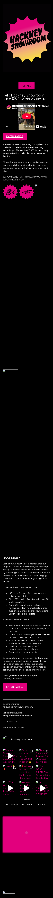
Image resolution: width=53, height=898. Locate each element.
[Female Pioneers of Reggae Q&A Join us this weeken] (10, 755)
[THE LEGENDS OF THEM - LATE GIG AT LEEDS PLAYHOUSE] (42, 788)
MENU (26, 85)
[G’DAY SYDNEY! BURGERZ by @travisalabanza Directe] (42, 772)
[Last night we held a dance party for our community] (26, 788)
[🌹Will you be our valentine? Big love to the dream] (26, 772)
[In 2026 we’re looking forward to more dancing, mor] (10, 788)
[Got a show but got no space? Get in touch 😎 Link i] (26, 755)
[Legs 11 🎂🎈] (10, 772)
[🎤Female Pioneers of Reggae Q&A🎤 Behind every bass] (42, 755)
